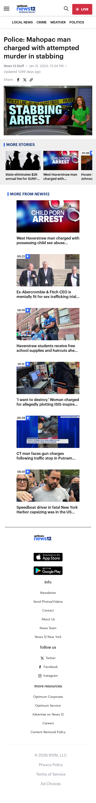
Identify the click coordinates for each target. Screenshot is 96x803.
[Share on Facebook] (18, 80)
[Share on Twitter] (25, 80)
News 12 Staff (14, 66)
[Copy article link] (31, 80)
